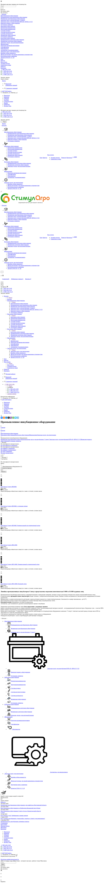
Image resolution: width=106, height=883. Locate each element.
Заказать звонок (11, 394)
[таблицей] (4, 454)
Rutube (6, 103)
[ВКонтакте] (2, 418)
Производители (5, 826)
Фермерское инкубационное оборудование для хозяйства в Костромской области (23, 805)
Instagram (6, 97)
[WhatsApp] (13, 418)
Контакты (3, 829)
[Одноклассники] (4, 418)
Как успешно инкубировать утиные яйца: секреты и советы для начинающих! (23, 818)
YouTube (6, 100)
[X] (9, 418)
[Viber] (11, 418)
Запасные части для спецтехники (20, 351)
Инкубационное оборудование (19, 303)
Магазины (3, 827)
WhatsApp (7, 104)
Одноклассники (8, 101)
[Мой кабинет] (1, 274)
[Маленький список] (1, 456)
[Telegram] (18, 418)
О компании (4, 823)
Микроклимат (15, 341)
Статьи (3, 812)
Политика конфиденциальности (10, 859)
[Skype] (16, 418)
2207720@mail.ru (6, 91)
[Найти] (2, 8)
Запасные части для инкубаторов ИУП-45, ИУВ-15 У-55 (65, 439)
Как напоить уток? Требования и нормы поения (14, 815)
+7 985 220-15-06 (6, 69)
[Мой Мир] (6, 418)
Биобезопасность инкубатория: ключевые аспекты (15, 821)
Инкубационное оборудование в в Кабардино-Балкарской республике (20, 808)
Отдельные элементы (15, 441)
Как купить (10, 365)
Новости (3, 802)
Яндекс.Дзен (7, 106)
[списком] (2, 454)
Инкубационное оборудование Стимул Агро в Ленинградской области (21, 811)
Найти (2, 864)
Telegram (6, 98)
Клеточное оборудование (18, 332)
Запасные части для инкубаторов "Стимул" (37, 439)
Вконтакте (7, 95)
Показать (3, 471)
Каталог (9, 299)
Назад (10, 297)
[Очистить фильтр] (2, 470)
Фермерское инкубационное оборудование (13, 439)
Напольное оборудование (18, 317)
